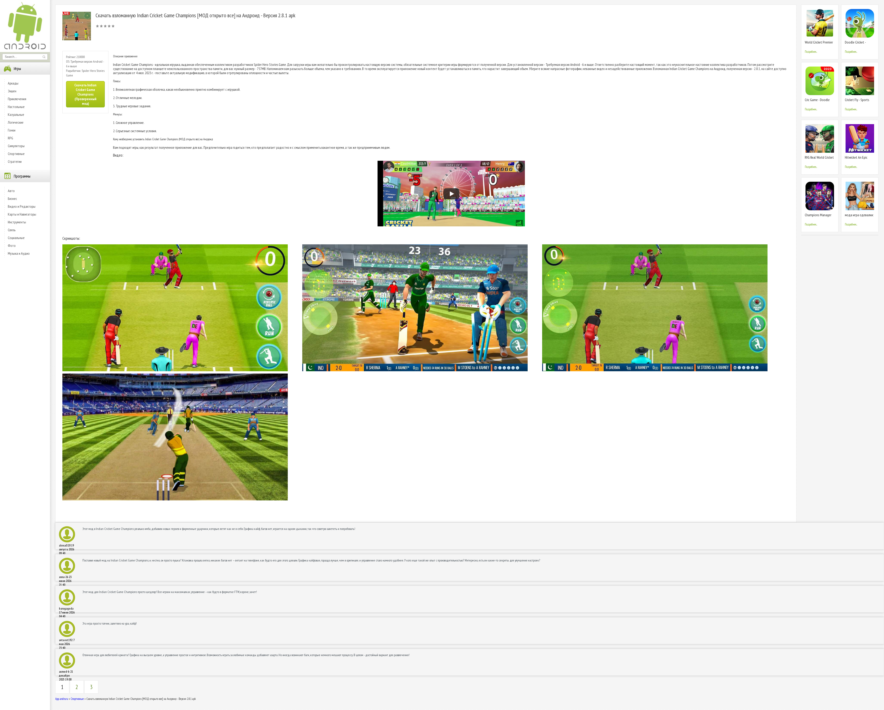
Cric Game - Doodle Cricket (817, 101)
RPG (10, 138)
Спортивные (16, 153)
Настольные (16, 106)
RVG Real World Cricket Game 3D (819, 159)
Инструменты (17, 222)
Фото (12, 245)
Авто (11, 190)
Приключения (17, 98)
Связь (12, 230)
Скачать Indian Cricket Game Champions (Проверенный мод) (85, 94)
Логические (15, 122)
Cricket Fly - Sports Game (857, 101)
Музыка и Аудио (19, 253)
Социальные (16, 237)
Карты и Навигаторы (22, 214)
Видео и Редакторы (21, 206)
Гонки (11, 130)
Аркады (13, 83)
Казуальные (16, 114)
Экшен (12, 91)
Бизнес (12, 198)
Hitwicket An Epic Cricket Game (856, 159)
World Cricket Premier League (819, 44)
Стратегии (15, 161)
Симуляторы (16, 145)
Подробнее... (811, 52)
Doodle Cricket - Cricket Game (855, 44)
